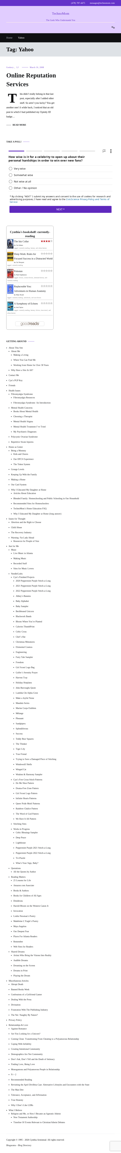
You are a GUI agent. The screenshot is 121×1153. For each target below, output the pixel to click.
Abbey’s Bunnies (23, 596)
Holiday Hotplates (24, 683)
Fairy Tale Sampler (24, 657)
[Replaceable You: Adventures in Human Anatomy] (10, 293)
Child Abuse (16, 527)
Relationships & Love (18, 1025)
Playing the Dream (21, 975)
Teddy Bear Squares (25, 739)
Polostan (18, 271)
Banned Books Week (20, 989)
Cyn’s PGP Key (16, 380)
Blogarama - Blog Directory (18, 1145)
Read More (19, 125)
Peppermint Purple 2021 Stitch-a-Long (33, 848)
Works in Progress (21, 829)
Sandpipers (21, 723)
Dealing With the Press (21, 999)
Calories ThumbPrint (25, 626)
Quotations (16, 868)
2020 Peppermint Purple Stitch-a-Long (33, 580)
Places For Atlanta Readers (25, 936)
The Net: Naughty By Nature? (24, 1015)
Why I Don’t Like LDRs (22, 1105)
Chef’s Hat (20, 637)
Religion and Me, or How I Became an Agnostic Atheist (36, 1114)
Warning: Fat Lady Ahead (22, 537)
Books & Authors (21, 890)
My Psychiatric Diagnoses (24, 432)
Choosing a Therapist (22, 416)
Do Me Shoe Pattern (25, 783)
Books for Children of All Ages (27, 896)
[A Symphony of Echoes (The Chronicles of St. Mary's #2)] (10, 310)
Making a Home (18, 479)
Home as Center (16, 447)
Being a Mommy (18, 450)
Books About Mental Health (25, 411)
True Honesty (17, 1100)
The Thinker (21, 744)
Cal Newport (20, 262)
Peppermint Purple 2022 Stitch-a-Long (33, 853)
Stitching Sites (19, 824)
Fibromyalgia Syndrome (22, 394)
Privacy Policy (15, 1020)
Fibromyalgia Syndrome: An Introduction (32, 402)
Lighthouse (21, 843)
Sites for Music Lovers (23, 568)
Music (13, 550)
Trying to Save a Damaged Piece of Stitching (36, 759)
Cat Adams (19, 245)
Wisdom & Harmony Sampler (29, 774)
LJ (18, 67)
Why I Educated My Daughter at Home (28, 490)
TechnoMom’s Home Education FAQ (29, 508)
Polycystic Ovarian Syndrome (24, 437)
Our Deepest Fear (21, 931)
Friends (12, 385)
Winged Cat (21, 769)
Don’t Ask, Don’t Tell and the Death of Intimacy (33, 1059)
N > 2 (13, 1074)
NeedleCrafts (17, 574)
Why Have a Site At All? (22, 370)
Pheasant (19, 718)
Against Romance (19, 1028)
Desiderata (18, 901)
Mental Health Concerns (21, 408)
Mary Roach (20, 295)
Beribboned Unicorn (25, 611)
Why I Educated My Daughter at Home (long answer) (37, 513)
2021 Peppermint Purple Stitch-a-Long (33, 586)
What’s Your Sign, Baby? (27, 863)
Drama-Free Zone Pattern (27, 788)
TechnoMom (60, 13)
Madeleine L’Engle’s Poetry (25, 921)
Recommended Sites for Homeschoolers (31, 503)
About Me (15, 351)
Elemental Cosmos (24, 647)
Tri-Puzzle (20, 858)
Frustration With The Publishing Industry (29, 1010)
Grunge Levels (17, 469)
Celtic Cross (21, 631)
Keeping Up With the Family (24, 474)
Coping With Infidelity (21, 1044)
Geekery (10, 67)
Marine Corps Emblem (26, 708)
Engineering (21, 652)
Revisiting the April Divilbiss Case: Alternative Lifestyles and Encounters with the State (50, 1085)
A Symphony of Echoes (26, 303)
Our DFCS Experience (23, 459)
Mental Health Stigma (23, 421)
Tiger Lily (20, 749)
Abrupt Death (17, 984)
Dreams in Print (20, 970)
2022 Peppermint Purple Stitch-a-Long (33, 591)
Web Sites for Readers (23, 947)
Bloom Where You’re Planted (29, 621)
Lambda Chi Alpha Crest (27, 693)
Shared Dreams (18, 952)
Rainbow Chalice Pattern (27, 808)
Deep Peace (21, 837)
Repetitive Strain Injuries (22, 442)
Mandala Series (22, 703)
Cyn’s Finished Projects (23, 577)
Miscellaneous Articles (19, 981)
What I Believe (15, 1110)
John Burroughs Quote (26, 688)
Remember (18, 941)
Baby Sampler (22, 606)
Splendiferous (22, 728)
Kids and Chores (20, 454)
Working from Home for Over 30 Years (31, 365)
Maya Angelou (19, 926)
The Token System (21, 464)
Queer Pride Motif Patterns (28, 803)
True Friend (21, 754)
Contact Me (14, 375)
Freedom (20, 662)
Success (19, 734)
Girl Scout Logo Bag (25, 667)
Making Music (19, 558)
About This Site (16, 348)
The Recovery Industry (21, 532)
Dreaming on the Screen (24, 965)
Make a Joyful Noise (25, 698)
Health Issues (14, 390)
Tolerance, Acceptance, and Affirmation (28, 1095)
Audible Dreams (20, 960)
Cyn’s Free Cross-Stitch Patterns (27, 779)
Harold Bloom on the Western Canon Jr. (31, 906)
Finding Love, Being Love (23, 1064)
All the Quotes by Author (24, 872)
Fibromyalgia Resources (24, 397)
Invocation (18, 911)
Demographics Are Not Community (27, 1054)
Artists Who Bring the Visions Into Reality (32, 955)
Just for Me (14, 546)
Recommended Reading (21, 1079)
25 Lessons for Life (22, 880)
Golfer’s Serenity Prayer (27, 672)
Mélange (19, 713)
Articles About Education (24, 493)
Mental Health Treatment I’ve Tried (29, 426)
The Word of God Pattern (27, 813)
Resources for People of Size (26, 541)
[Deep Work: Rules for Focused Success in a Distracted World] (10, 260)
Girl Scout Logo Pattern (26, 793)
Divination (15, 1005)
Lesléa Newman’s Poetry (24, 916)
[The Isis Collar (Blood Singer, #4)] (10, 247)
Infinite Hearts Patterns (26, 798)
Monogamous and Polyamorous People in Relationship (35, 1069)
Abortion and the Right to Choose (26, 522)
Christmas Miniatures (25, 642)
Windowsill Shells (24, 764)
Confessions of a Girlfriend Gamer (26, 994)
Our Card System (18, 484)
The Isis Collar (21, 241)
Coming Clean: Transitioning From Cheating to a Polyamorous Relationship (45, 1039)
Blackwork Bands (23, 616)
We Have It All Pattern (26, 819)
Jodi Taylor (19, 307)
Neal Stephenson (21, 275)
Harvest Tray (21, 677)
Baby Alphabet (22, 601)
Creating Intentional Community (25, 1049)
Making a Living (20, 355)
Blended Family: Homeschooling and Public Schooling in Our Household (46, 498)
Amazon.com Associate (23, 885)
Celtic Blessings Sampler (27, 832)
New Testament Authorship (25, 1117)
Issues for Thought (17, 519)
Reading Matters (18, 877)
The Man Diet (17, 1090)
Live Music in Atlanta (23, 553)
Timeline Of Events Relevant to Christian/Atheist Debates (39, 1122)
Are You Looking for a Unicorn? (25, 1034)
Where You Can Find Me (24, 360)
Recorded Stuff (20, 563)
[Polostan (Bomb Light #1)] (10, 277)
